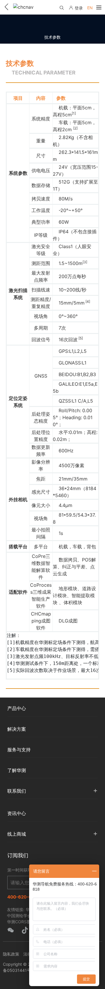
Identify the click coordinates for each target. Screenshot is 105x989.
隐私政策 (11, 953)
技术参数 (52, 37)
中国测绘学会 (19, 915)
